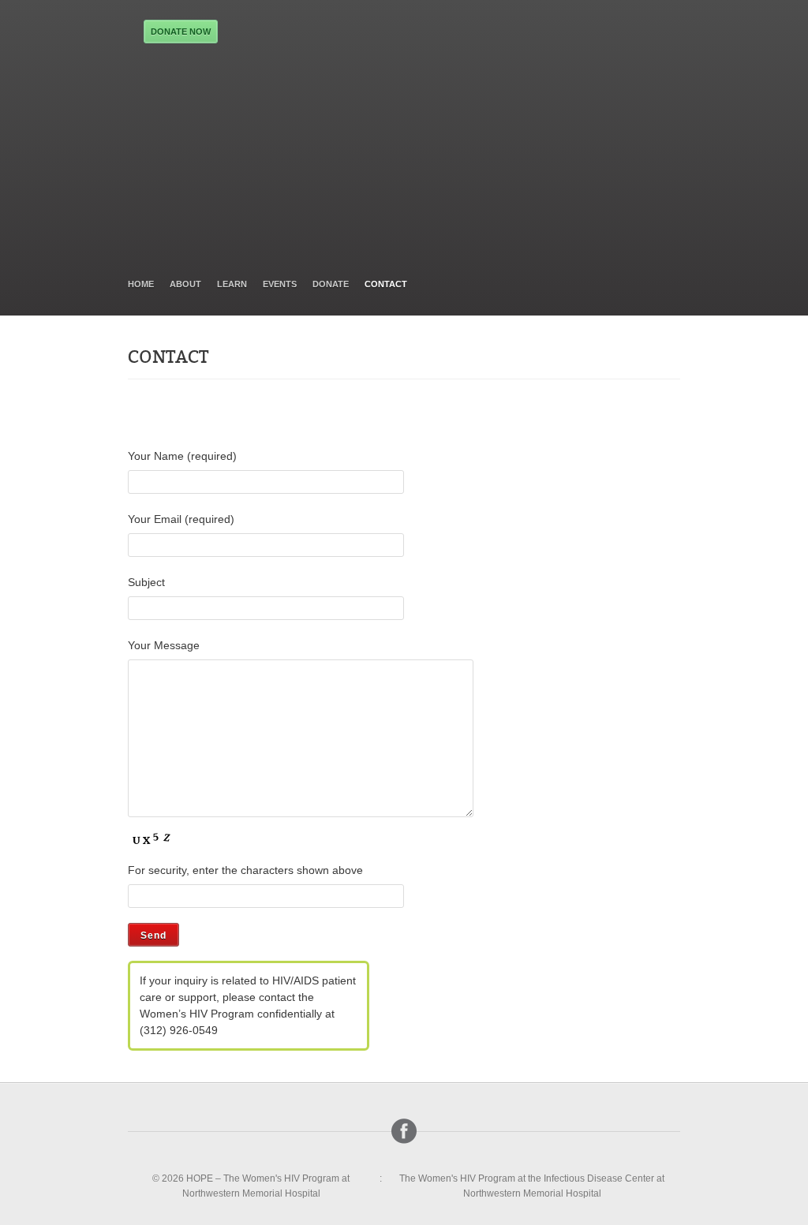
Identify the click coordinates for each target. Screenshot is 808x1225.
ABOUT (185, 284)
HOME (141, 284)
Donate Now (181, 31)
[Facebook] (404, 1131)
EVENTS (280, 284)
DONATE (330, 284)
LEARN (232, 284)
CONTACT (386, 284)
